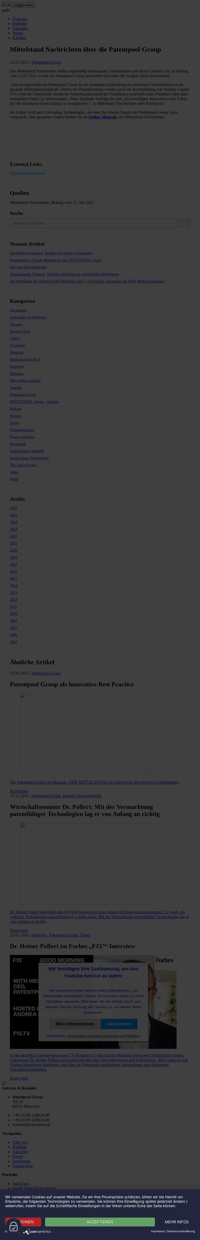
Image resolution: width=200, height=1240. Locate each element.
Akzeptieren (100, 1221)
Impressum (158, 1231)
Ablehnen (23, 1221)
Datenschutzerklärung (181, 1231)
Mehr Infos (177, 1221)
